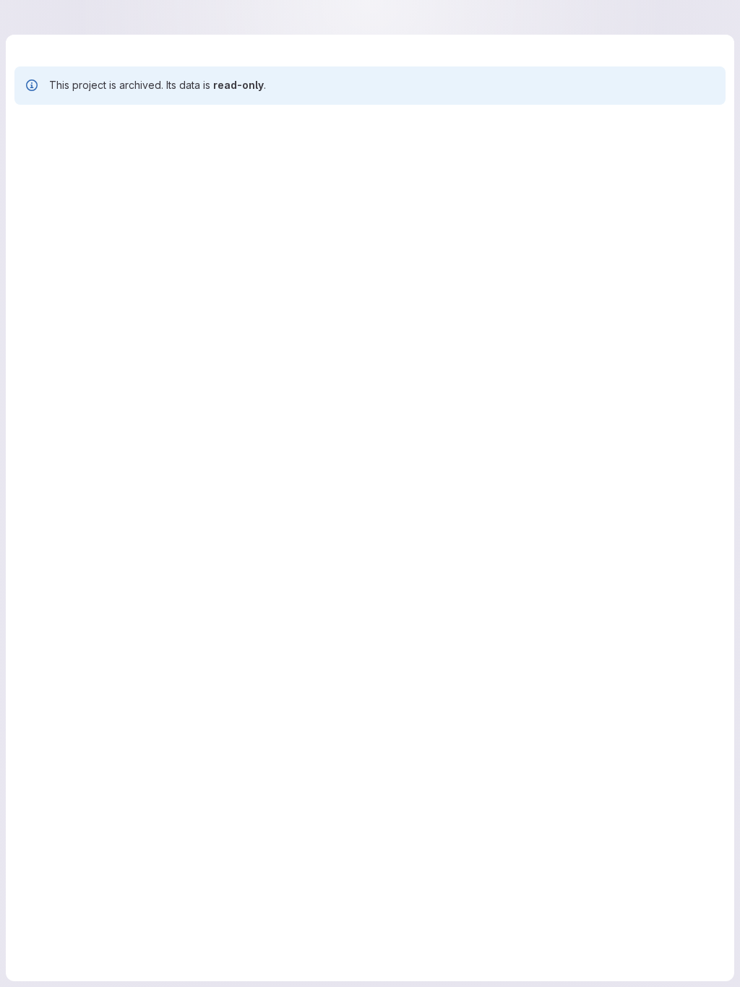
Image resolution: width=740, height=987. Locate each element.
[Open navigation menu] (44, 17)
